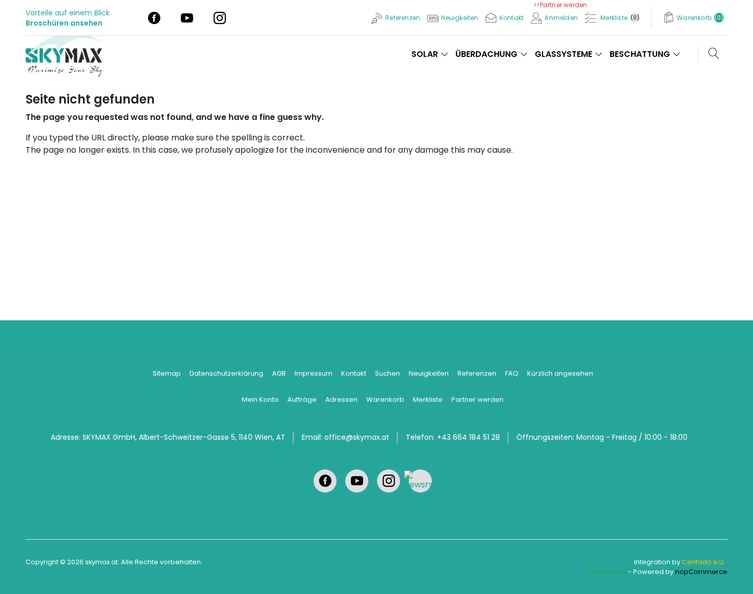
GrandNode (606, 571)
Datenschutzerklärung (226, 373)
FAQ (511, 373)
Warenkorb (385, 399)
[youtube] (187, 17)
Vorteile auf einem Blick (68, 13)
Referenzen (476, 373)
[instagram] (220, 17)
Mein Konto (260, 399)
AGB (279, 373)
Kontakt (353, 373)
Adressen (341, 399)
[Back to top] (732, 573)
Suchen (387, 373)
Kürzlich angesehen (560, 373)
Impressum (313, 373)
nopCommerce (701, 571)
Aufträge (302, 399)
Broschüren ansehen (64, 23)
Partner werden (477, 399)
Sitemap (167, 373)
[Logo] (68, 53)
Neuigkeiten (429, 373)
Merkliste (428, 399)
